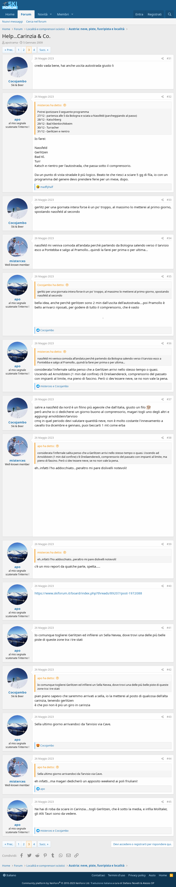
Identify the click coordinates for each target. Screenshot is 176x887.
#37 (169, 399)
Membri (63, 14)
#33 (169, 200)
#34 (169, 238)
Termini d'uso (116, 875)
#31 (169, 58)
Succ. (42, 50)
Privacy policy (137, 875)
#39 (169, 544)
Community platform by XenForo (56, 883)
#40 (169, 586)
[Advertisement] (103, 502)
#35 (169, 276)
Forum (26, 14)
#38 (169, 438)
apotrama (11, 42)
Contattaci (98, 875)
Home (9, 14)
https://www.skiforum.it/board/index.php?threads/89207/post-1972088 (88, 593)
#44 (169, 758)
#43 (169, 717)
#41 (169, 628)
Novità (42, 14)
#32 (169, 96)
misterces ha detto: (49, 105)
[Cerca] (169, 14)
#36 (169, 343)
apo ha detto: (46, 446)
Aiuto (152, 875)
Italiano (11, 875)
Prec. (10, 50)
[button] (51, 14)
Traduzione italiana (101, 883)
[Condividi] (162, 58)
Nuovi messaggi (12, 21)
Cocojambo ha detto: (50, 285)
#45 (169, 802)
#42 (169, 669)
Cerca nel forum (36, 21)
